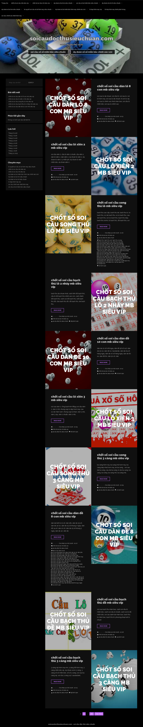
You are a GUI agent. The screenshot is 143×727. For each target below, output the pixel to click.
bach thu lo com (102, 250)
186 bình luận (120, 121)
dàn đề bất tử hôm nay (57, 583)
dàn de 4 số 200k (56, 568)
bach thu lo (100, 247)
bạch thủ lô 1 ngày (109, 247)
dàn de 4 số (81, 567)
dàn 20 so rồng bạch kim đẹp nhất (61, 552)
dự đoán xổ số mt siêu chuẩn (111, 3)
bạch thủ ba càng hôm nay (104, 242)
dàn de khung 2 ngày (57, 577)
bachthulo (125, 256)
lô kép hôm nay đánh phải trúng (115, 9)
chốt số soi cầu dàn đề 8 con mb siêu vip (67, 514)
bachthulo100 (110, 258)
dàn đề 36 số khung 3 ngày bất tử (74, 578)
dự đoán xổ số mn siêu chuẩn (63, 3)
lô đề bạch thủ (125, 260)
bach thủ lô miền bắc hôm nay (106, 253)
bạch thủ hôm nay (110, 245)
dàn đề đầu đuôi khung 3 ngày (73, 583)
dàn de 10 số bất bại (71, 554)
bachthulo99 (126, 258)
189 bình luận (74, 321)
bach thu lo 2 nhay (120, 247)
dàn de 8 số (72, 574)
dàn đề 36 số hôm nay (57, 578)
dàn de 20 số (73, 558)
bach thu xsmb (117, 256)
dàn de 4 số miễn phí (68, 568)
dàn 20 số (62, 550)
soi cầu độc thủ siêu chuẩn (106, 121)
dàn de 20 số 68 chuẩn (57, 559)
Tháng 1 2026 (12, 151)
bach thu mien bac (120, 255)
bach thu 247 (108, 240)
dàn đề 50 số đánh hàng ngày (59, 580)
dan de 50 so (77, 571)
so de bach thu (101, 262)
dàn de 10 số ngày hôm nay (75, 556)
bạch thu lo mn (101, 255)
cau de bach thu (101, 260)
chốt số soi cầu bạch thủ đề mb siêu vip (111, 601)
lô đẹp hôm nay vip (95, 9)
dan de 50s (54, 572)
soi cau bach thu (119, 262)
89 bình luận (74, 692)
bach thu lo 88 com (114, 249)
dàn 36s (80, 552)
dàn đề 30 (73, 577)
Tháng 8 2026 (12, 133)
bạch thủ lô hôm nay (113, 250)
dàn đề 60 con (61, 581)
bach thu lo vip (110, 255)
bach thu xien (108, 256)
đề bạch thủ (110, 260)
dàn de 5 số (54, 571)
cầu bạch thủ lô (118, 259)
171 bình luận (120, 490)
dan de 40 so (76, 569)
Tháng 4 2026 (12, 143)
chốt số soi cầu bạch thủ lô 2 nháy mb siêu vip (66, 283)
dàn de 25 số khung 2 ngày (58, 564)
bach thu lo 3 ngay (102, 249)
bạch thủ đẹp (101, 245)
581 (92, 714)
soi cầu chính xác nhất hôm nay (11, 15)
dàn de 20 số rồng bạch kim (72, 561)
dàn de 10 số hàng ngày (58, 555)
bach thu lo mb (116, 252)
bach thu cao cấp (118, 242)
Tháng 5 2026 (12, 140)
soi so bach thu (101, 263)
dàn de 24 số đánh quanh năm (60, 562)
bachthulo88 (118, 258)
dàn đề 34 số (80, 577)
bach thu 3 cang (117, 240)
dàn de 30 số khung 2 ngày (71, 565)
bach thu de (110, 243)
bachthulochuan (101, 259)
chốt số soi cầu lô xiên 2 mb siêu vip (68, 146)
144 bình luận (120, 637)
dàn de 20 (54, 558)
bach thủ (101, 240)
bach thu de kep (118, 243)
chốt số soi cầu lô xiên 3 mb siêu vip (68, 398)
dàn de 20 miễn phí (63, 558)
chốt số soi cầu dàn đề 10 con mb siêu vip (113, 340)
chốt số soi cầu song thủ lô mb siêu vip (111, 204)
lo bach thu (117, 260)
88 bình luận (74, 432)
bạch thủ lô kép (124, 250)
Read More (103, 110)
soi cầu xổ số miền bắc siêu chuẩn (87, 3)
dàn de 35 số (54, 567)
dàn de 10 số (60, 554)
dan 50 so (53, 554)
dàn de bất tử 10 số (69, 575)
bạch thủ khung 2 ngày (103, 246)
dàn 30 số (74, 552)
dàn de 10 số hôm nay (71, 555)
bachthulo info (101, 258)
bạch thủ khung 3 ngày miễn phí (120, 246)
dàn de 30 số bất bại (56, 565)
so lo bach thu (110, 262)
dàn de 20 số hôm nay (57, 561)
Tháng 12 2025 (13, 153)
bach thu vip (100, 256)
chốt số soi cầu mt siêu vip (41, 3)
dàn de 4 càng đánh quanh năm (68, 567)
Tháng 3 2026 (12, 146)
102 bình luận (57, 585)
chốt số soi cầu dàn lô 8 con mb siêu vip (114, 87)
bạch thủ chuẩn (101, 243)
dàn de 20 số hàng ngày (72, 559)
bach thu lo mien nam (121, 253)
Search (31, 82)
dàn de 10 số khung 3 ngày (58, 556)
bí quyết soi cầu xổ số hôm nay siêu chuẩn (37, 9)
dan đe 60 (54, 581)
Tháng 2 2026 (12, 148)
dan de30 (66, 577)
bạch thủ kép (120, 245)
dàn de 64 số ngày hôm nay (66, 572)
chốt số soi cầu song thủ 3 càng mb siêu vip (113, 456)
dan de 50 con (68, 571)
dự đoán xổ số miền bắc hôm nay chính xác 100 (70, 9)
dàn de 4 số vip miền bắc (58, 569)
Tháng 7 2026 (12, 135)
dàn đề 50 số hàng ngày (76, 580)
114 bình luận (74, 179)
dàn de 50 (61, 571)
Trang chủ (4, 3)
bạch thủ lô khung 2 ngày (104, 252)
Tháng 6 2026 (12, 138)
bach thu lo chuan (125, 249)
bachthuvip (110, 259)
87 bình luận (102, 266)
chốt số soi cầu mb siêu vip (20, 3)
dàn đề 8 (69, 581)
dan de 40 (69, 569)
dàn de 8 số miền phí (57, 575)
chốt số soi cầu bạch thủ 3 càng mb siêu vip (67, 659)
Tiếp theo (99, 714)
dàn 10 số (55, 550)
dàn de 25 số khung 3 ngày (74, 564)
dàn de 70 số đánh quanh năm (60, 574)
